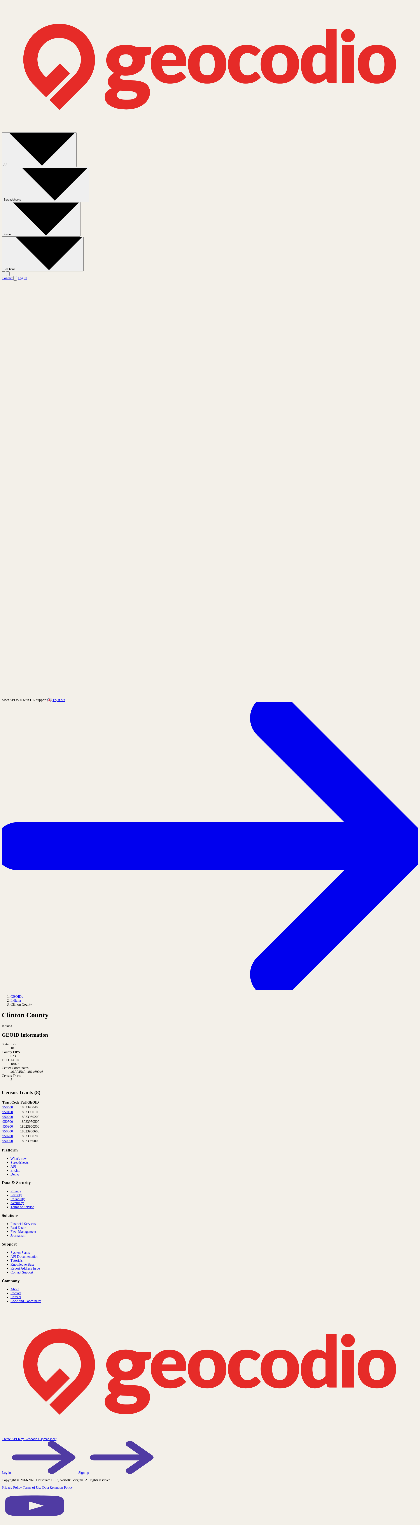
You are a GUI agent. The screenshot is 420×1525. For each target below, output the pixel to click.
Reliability (17, 1199)
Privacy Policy (12, 1487)
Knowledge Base (22, 1264)
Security (16, 1195)
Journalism (17, 1235)
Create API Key (13, 1439)
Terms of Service (22, 1207)
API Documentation (24, 1256)
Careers (15, 1297)
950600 (7, 1131)
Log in (7, 1472)
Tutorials (16, 1260)
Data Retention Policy (57, 1487)
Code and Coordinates (25, 1301)
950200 (7, 1117)
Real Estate (18, 1228)
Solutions (10, 269)
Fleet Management (23, 1231)
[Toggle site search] (3, 273)
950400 (7, 1107)
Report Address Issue (25, 1268)
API (6, 164)
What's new (18, 1158)
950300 (7, 1126)
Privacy (15, 1191)
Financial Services (23, 1224)
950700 (7, 1136)
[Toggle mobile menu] (8, 273)
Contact (7, 278)
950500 (7, 1121)
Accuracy (17, 1203)
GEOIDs (16, 996)
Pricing (8, 234)
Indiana (15, 1000)
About (14, 1289)
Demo (14, 1174)
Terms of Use (32, 1487)
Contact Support (21, 1272)
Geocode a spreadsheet (40, 1439)
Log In (22, 278)
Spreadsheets (13, 199)
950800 (7, 1141)
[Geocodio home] (210, 130)
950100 (7, 1112)
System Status (20, 1252)
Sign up (84, 1472)
